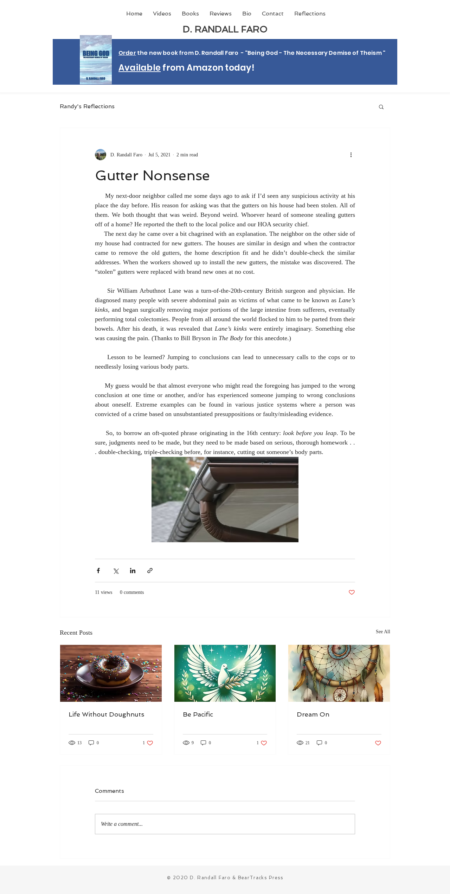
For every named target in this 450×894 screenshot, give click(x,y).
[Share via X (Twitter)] (115, 570)
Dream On (313, 714)
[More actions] (351, 154)
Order (127, 53)
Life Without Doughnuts (106, 714)
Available (139, 67)
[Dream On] (339, 673)
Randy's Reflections (87, 106)
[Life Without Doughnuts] (111, 673)
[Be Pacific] (225, 673)
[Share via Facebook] (98, 570)
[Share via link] (150, 570)
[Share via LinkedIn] (132, 570)
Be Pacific (198, 714)
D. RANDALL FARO (225, 29)
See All (383, 631)
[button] (381, 106)
